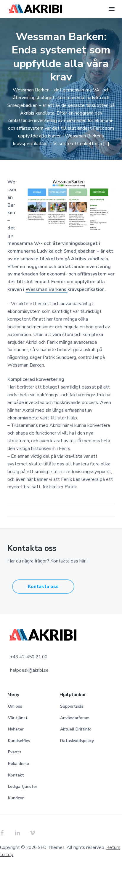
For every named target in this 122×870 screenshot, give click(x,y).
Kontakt (16, 775)
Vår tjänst (18, 718)
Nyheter (16, 729)
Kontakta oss (43, 586)
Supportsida (72, 706)
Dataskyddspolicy (77, 741)
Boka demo (18, 763)
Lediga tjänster (22, 786)
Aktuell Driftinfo (76, 729)
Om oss (15, 706)
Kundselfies (19, 741)
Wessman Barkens (46, 289)
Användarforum (74, 718)
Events (14, 752)
